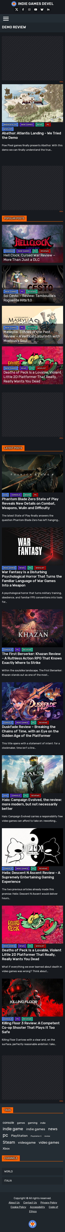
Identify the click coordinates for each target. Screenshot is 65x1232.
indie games (35, 1129)
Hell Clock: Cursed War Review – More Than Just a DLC (29, 257)
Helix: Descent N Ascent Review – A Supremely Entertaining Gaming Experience (31, 877)
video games (49, 1142)
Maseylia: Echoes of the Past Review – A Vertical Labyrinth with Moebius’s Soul (31, 336)
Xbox (6, 1148)
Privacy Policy (49, 1202)
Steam (9, 1142)
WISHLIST (7, 129)
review (47, 1136)
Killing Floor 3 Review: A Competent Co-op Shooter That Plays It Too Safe (31, 1027)
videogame (27, 1142)
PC (48, 124)
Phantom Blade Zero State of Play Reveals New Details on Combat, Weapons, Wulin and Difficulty (30, 503)
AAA (5, 495)
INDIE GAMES (27, 124)
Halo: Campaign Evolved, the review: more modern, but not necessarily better (32, 804)
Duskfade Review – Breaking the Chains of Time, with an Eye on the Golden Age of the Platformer (30, 731)
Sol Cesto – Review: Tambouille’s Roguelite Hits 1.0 (29, 298)
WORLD (8, 1171)
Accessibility (37, 1207)
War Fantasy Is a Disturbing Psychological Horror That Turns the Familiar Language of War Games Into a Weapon (32, 578)
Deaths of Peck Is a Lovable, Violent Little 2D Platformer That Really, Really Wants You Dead (32, 376)
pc (5, 1135)
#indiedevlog (10, 124)
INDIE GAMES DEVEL (36, 4)
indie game (13, 1128)
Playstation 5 (36, 1136)
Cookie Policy (18, 1207)
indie (43, 1123)
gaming (32, 1122)
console (8, 1123)
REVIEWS (45, 251)
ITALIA (8, 1180)
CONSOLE (9, 251)
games (21, 1122)
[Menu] (6, 18)
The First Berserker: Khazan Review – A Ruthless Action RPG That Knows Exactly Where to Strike (32, 658)
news (52, 1129)
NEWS (39, 124)
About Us (14, 1202)
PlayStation (19, 1135)
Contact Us (30, 1202)
